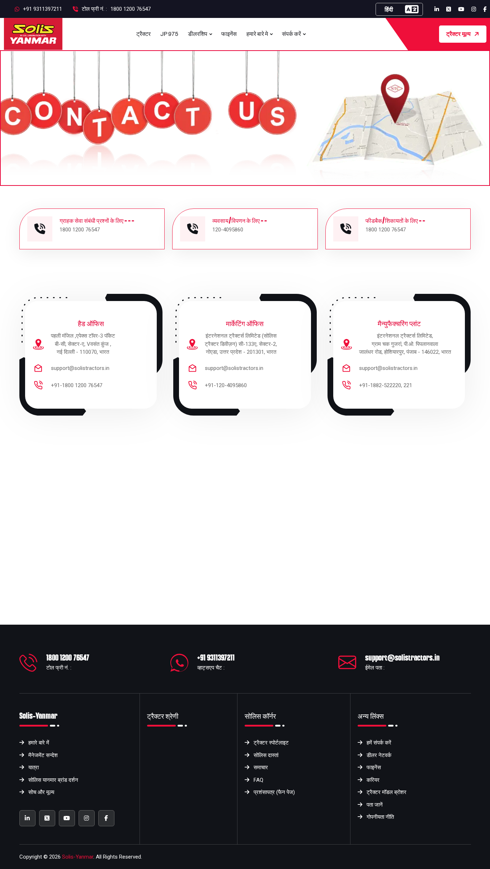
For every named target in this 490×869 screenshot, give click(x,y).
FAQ (258, 780)
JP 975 (169, 34)
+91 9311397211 (216, 658)
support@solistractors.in (80, 368)
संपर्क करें (291, 34)
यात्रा (33, 767)
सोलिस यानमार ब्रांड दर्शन (53, 780)
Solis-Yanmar (77, 857)
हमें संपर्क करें (379, 742)
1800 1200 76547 (130, 9)
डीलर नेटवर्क (379, 755)
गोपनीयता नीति (380, 817)
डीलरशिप (197, 34)
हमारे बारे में (38, 742)
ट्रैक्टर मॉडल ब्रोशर (386, 792)
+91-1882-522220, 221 (385, 385)
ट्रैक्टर (143, 34)
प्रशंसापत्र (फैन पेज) (274, 792)
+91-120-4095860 (226, 385)
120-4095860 (227, 229)
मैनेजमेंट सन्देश (43, 755)
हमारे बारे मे (257, 34)
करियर (373, 780)
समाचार (261, 767)
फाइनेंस (229, 34)
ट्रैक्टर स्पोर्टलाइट (271, 742)
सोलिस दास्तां (266, 755)
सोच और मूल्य (41, 792)
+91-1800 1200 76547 (76, 385)
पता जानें (375, 805)
